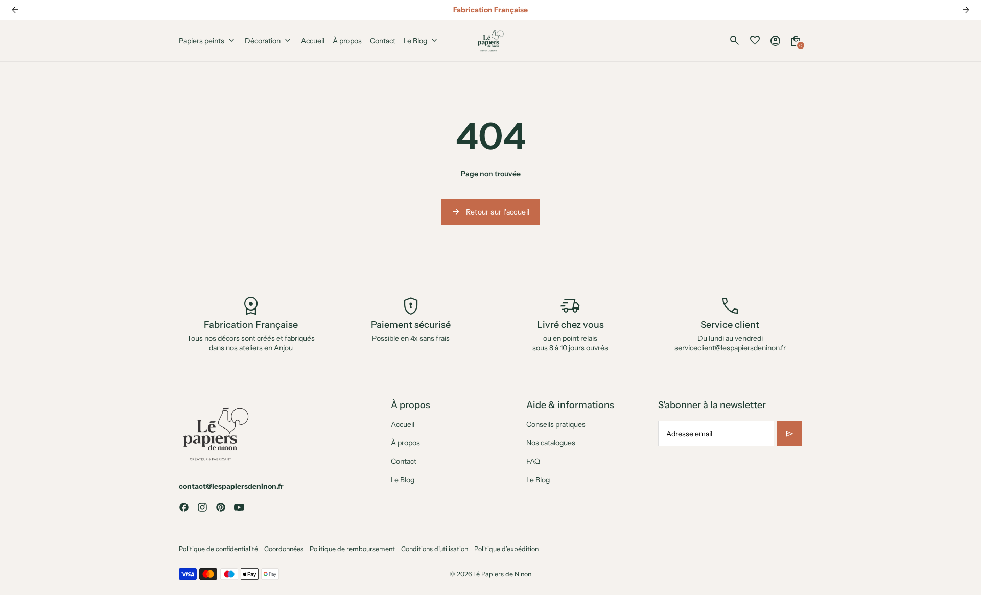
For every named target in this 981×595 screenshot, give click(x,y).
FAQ (533, 461)
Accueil (402, 424)
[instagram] (202, 507)
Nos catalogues (550, 442)
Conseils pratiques (556, 424)
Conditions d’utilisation (434, 549)
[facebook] (184, 507)
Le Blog (402, 479)
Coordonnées (283, 549)
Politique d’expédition (506, 549)
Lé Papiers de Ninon (502, 574)
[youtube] (239, 507)
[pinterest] (221, 507)
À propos (405, 442)
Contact (403, 461)
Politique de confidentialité (218, 549)
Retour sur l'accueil (491, 212)
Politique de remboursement (352, 549)
